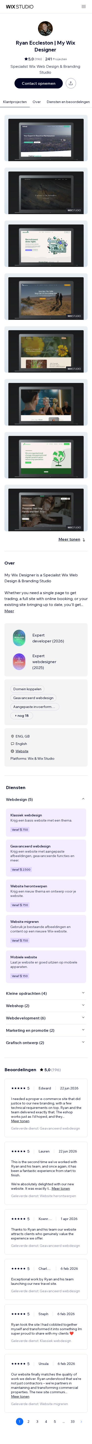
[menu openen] (84, 6)
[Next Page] (81, 1421)
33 (73, 1421)
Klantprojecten (15, 102)
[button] (46, 138)
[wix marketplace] (19, 7)
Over (37, 102)
